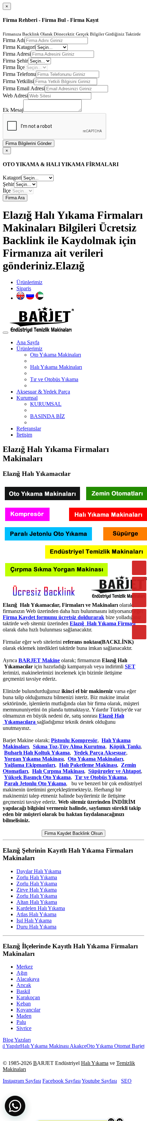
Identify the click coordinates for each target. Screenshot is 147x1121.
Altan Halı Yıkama (36, 902)
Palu (21, 1022)
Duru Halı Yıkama (36, 927)
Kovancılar (28, 1010)
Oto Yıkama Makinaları (55, 355)
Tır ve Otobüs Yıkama (54, 379)
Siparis (23, 288)
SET (130, 666)
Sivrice (23, 1028)
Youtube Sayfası (99, 1081)
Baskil (23, 991)
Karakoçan (28, 997)
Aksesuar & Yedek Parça (43, 392)
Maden (23, 1016)
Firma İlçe (14, 67)
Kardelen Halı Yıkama (40, 908)
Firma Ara (15, 197)
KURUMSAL (46, 404)
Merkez (24, 967)
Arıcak (23, 985)
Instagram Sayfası (22, 1081)
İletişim (24, 435)
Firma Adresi (17, 54)
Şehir (8, 184)
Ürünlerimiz (29, 282)
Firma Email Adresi (24, 88)
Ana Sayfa (27, 342)
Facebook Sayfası (61, 1081)
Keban (23, 1003)
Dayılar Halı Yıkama (38, 871)
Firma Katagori (19, 47)
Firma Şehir (15, 61)
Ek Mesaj (13, 110)
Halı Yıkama (94, 1063)
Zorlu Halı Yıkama (36, 877)
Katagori (12, 178)
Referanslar (28, 428)
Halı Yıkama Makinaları (56, 367)
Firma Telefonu (19, 74)
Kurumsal (27, 398)
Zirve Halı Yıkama (36, 890)
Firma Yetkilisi (18, 81)
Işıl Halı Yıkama (34, 920)
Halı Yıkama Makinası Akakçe (45, 1046)
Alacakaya (27, 979)
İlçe (7, 190)
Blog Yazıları (17, 1040)
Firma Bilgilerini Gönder (28, 143)
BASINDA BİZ (47, 416)
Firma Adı (14, 40)
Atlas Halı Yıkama (36, 914)
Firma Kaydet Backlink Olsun (73, 833)
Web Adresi (15, 95)
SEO (126, 1081)
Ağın (21, 973)
